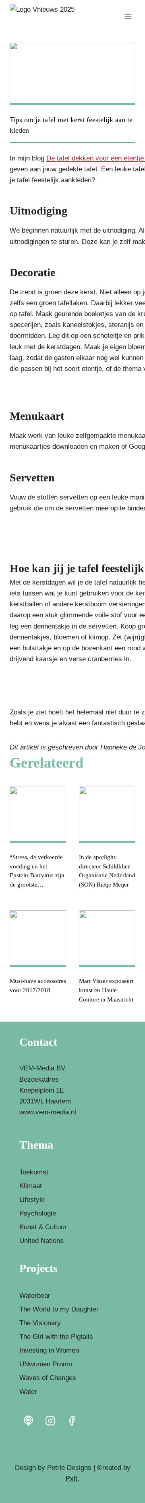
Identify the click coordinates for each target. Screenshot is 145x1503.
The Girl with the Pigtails (56, 1337)
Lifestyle (32, 1199)
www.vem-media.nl (47, 1112)
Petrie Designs (69, 1468)
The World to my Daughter (59, 1309)
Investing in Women (49, 1350)
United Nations (41, 1241)
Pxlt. (72, 1478)
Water (28, 1391)
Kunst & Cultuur (43, 1227)
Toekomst (33, 1172)
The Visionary (40, 1323)
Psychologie (37, 1213)
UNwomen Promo (45, 1364)
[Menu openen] (127, 16)
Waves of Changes (47, 1378)
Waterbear (34, 1295)
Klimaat (30, 1186)
